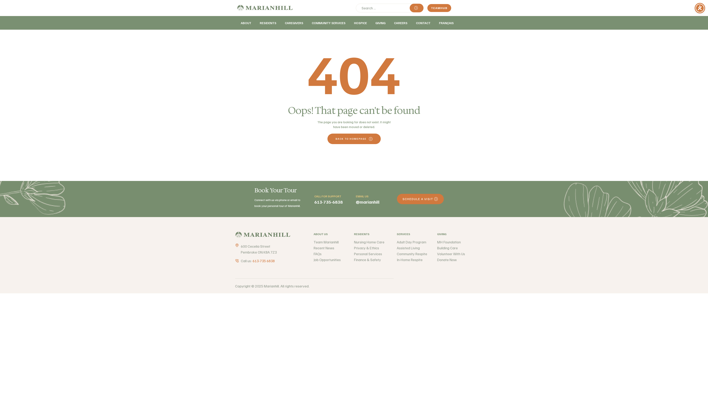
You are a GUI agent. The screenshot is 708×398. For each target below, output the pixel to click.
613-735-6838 (328, 202)
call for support (327, 196)
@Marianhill (367, 202)
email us (362, 196)
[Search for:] (390, 8)
